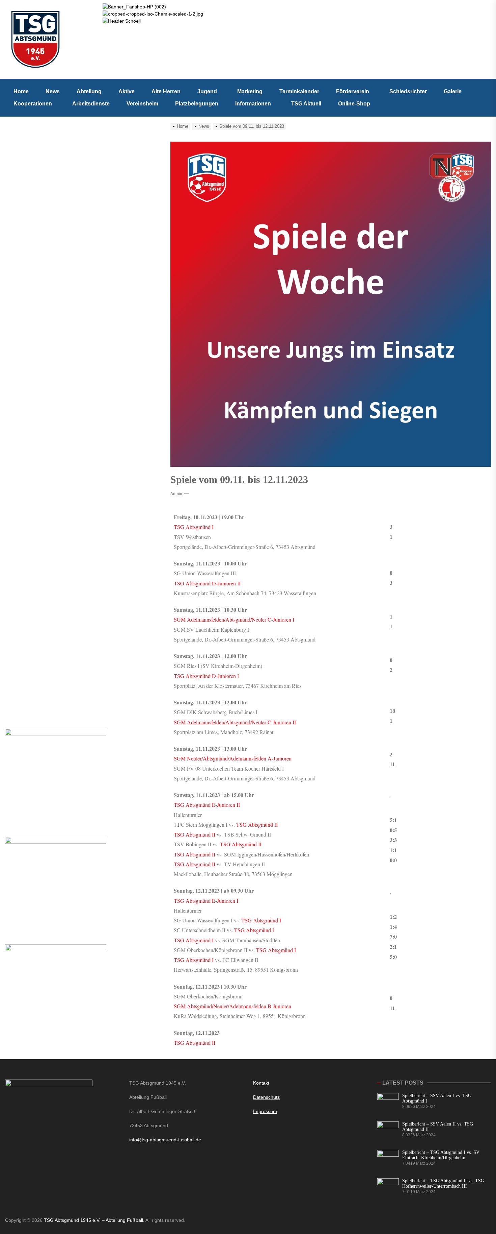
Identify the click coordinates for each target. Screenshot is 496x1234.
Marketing (250, 91)
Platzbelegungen (196, 103)
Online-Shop (354, 103)
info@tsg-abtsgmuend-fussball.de (165, 1139)
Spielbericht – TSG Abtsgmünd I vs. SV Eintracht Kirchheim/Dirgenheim (440, 1155)
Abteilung (89, 91)
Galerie (453, 91)
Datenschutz (266, 1097)
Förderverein (352, 91)
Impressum (265, 1111)
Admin (176, 493)
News (53, 91)
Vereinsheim (142, 103)
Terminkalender (299, 91)
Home (21, 91)
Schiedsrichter (408, 91)
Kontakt (261, 1083)
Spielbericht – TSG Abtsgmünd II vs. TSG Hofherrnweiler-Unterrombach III (443, 1183)
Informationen (253, 103)
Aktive (126, 91)
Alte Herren (166, 91)
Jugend (207, 91)
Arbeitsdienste (91, 103)
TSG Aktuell (306, 103)
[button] (209, 92)
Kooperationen (32, 103)
